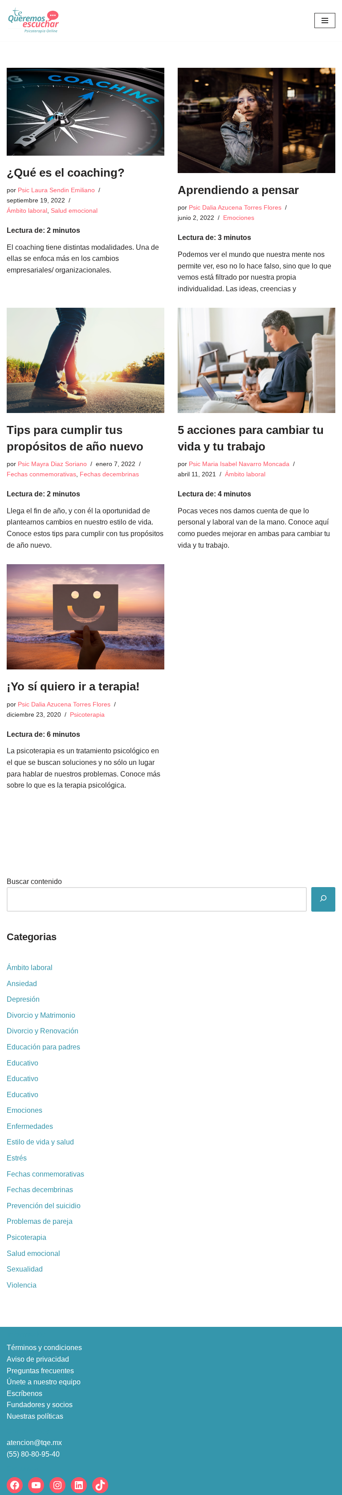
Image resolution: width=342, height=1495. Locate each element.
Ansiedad (22, 983)
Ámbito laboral (27, 210)
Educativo (22, 1063)
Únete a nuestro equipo (44, 1382)
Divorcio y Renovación (42, 1031)
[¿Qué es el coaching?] (85, 112)
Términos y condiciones (44, 1347)
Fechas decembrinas (109, 474)
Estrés (17, 1158)
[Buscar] (323, 899)
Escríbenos (24, 1393)
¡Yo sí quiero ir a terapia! (73, 686)
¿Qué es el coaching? (66, 172)
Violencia (22, 1285)
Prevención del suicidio (44, 1206)
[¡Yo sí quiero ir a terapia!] (85, 616)
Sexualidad (25, 1269)
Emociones (238, 217)
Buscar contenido (34, 881)
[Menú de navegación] (324, 20)
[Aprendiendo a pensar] (256, 120)
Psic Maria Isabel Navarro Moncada (239, 463)
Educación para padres (43, 1047)
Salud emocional (74, 210)
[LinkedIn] (79, 1485)
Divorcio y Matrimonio (41, 1015)
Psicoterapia (87, 714)
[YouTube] (36, 1485)
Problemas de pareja (40, 1221)
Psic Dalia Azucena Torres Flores (235, 207)
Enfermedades (30, 1126)
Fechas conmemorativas (41, 474)
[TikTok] (100, 1485)
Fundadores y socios (40, 1404)
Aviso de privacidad (38, 1359)
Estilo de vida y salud (40, 1142)
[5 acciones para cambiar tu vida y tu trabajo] (256, 360)
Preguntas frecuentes (40, 1371)
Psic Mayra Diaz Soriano (52, 463)
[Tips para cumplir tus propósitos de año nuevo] (85, 360)
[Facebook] (15, 1485)
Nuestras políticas (35, 1416)
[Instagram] (57, 1485)
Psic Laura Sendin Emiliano (56, 190)
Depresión (23, 999)
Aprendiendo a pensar (238, 190)
